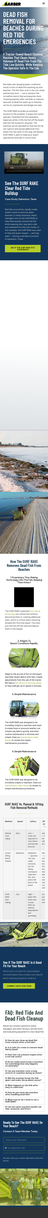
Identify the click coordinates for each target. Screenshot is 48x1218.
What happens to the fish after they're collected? (21, 1086)
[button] (44, 3)
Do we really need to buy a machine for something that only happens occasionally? (24, 1063)
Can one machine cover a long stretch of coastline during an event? (23, 1072)
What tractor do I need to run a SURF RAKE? (22, 1100)
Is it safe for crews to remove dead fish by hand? (24, 1048)
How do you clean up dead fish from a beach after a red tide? (21, 1041)
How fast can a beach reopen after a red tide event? (23, 1055)
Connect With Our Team (19, 986)
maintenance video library (17, 785)
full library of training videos (28, 683)
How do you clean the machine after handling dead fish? (21, 1093)
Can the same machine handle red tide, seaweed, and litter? (23, 1107)
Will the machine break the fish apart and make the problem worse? (23, 1079)
